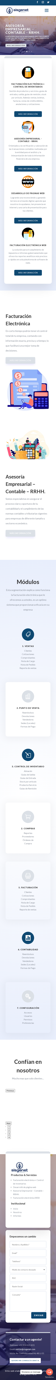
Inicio (15, 1208)
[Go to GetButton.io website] (49, 1377)
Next (8, 1123)
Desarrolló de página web (24, 1187)
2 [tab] (9, 1130)
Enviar (38, 1315)
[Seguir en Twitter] (48, 2)
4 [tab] (9, 1137)
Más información (16, 45)
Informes (17, 1216)
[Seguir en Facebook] (37, 2)
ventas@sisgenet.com (25, 1349)
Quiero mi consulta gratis (25, 1360)
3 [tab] (9, 1134)
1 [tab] (9, 1126)
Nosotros (17, 1212)
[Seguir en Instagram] (43, 2)
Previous (10, 1090)
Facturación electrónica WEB (26, 1198)
